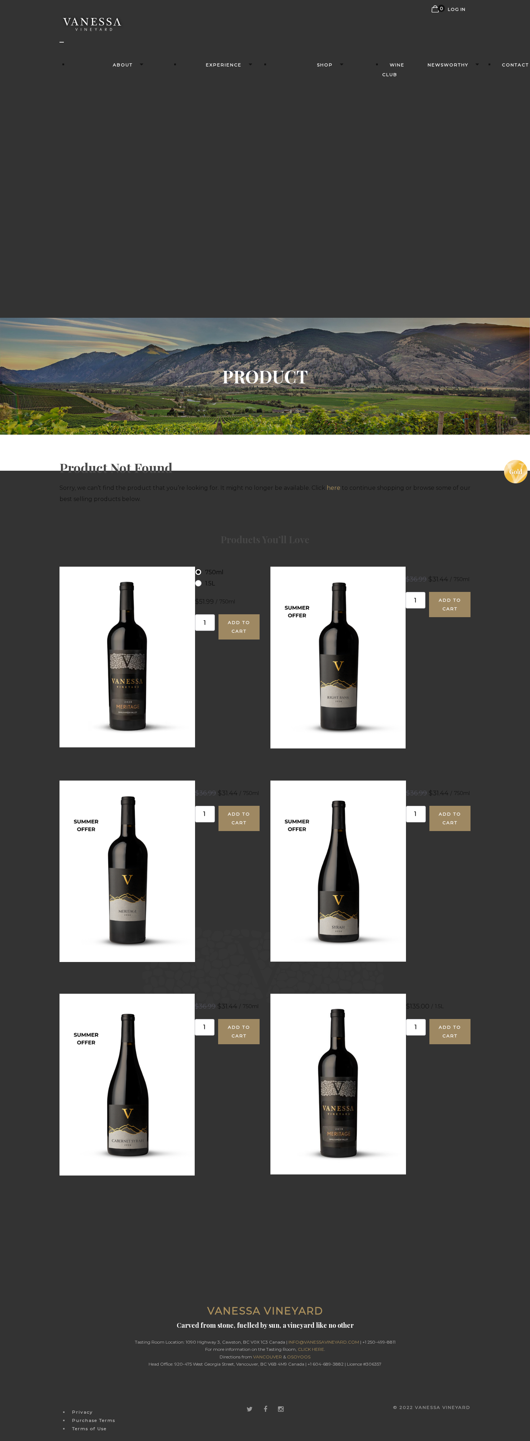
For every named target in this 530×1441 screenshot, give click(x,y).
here (333, 487)
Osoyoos (298, 1356)
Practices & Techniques (124, 164)
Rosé (326, 229)
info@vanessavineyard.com (323, 1342)
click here (311, 1349)
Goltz (326, 206)
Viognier (326, 252)
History (124, 85)
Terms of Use (89, 1428)
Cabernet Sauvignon (326, 179)
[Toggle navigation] (61, 42)
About (123, 64)
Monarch (326, 218)
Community (124, 237)
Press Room (450, 105)
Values (124, 213)
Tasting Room (225, 85)
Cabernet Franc (326, 164)
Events (225, 116)
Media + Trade (450, 128)
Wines (326, 85)
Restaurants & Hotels (225, 101)
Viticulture (124, 180)
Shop (325, 64)
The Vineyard (124, 97)
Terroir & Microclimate (124, 144)
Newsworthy (448, 64)
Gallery (124, 248)
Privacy (82, 1412)
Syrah (326, 141)
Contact (515, 64)
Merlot (326, 152)
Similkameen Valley (124, 129)
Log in (456, 9)
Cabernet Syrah (326, 195)
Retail (326, 286)
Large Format (326, 264)
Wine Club (393, 69)
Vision (124, 202)
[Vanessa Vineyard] (92, 30)
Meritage (326, 117)
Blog (450, 116)
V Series (326, 241)
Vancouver (267, 1356)
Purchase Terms (93, 1420)
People (124, 225)
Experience (224, 64)
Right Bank (326, 129)
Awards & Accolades (449, 89)
